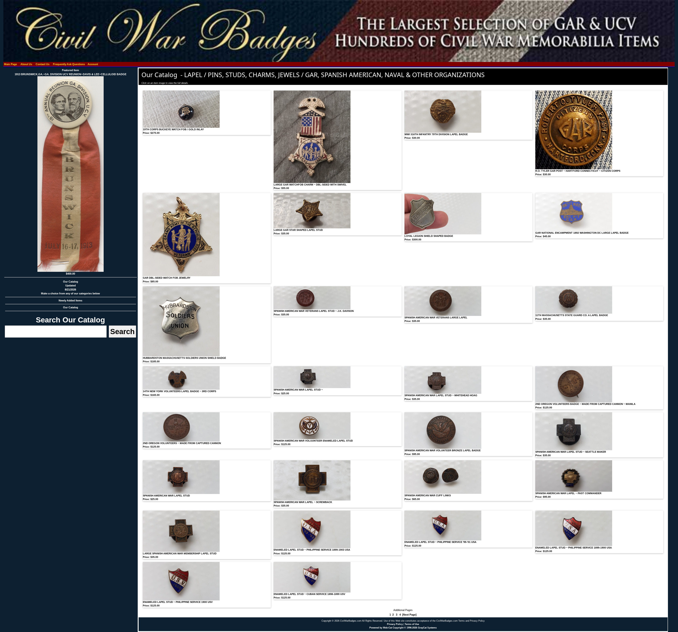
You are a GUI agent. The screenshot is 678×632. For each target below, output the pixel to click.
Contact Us (42, 64)
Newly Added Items (70, 300)
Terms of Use (412, 624)
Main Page (10, 64)
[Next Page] (409, 614)
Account (93, 64)
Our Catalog (70, 307)
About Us (26, 64)
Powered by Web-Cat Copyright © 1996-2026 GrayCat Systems (403, 627)
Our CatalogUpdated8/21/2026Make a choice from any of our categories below (70, 287)
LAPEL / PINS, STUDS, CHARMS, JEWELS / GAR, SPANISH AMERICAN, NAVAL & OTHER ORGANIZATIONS (334, 74)
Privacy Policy (395, 624)
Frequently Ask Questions (69, 64)
